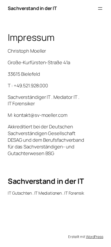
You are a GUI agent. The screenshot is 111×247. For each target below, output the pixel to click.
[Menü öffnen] (100, 8)
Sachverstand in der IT (32, 8)
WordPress (94, 236)
